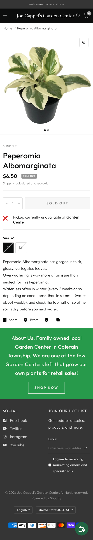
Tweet (34, 320)
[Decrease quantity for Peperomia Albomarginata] (6, 203)
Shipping (9, 183)
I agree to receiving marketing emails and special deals (70, 465)
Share (13, 320)
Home (7, 28)
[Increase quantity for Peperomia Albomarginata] (19, 203)
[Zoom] (83, 42)
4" (8, 248)
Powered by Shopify (46, 498)
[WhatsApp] (48, 320)
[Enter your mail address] (85, 448)
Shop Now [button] (46, 387)
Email (52, 439)
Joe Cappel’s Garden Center (45, 15)
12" (21, 248)
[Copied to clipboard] (59, 320)
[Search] (78, 16)
